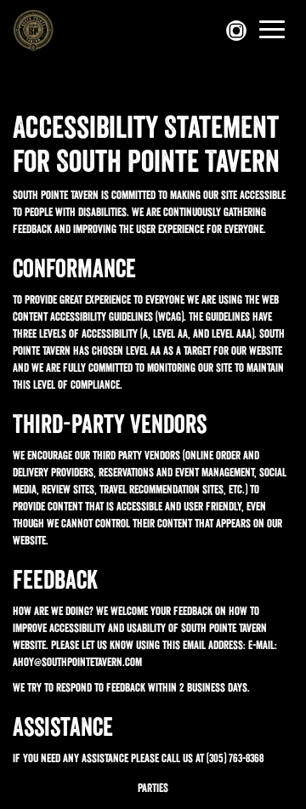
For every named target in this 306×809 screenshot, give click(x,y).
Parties (153, 787)
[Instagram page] (238, 30)
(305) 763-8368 (235, 758)
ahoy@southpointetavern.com (77, 661)
